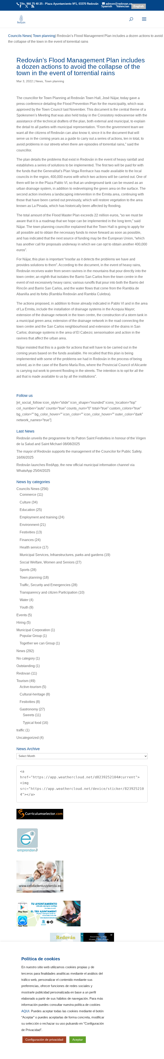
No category (25, 658)
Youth (24, 607)
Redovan (23, 673)
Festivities (27, 532)
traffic (20, 730)
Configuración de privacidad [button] (44, 1039)
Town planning (54, 81)
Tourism (22, 681)
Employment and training (38, 517)
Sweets (28, 715)
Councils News (28, 489)
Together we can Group (37, 643)
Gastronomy (29, 709)
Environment (29, 525)
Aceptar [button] (77, 1039)
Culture (25, 502)
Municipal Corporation (33, 630)
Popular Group (31, 636)
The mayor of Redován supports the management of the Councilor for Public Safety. (79, 451)
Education (27, 510)
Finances (27, 540)
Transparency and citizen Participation (49, 592)
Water (24, 600)
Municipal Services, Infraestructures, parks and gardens (61, 555)
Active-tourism (30, 687)
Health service (30, 547)
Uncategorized (27, 737)
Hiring (21, 622)
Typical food (32, 723)
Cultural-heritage (32, 694)
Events (21, 615)
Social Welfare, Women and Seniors (47, 562)
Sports (24, 570)
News (39, 81)
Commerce (28, 494)
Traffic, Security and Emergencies (45, 585)
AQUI (25, 1011)
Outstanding (25, 666)
